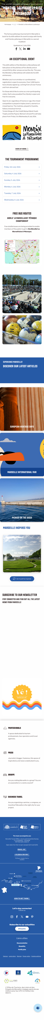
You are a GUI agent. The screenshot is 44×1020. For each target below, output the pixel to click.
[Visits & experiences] (22, 8)
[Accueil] (17, 8)
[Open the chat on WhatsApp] (38, 1008)
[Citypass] (20, 8)
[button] (30, 7)
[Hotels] (19, 8)
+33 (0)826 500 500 (21, 854)
